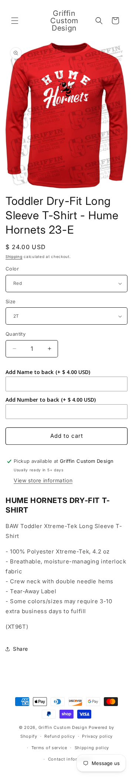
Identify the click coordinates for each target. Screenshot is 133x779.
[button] (15, 21)
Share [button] (20, 649)
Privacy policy (97, 736)
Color (12, 269)
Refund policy (59, 736)
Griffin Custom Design (63, 727)
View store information (43, 480)
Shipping (14, 256)
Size (11, 301)
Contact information (70, 759)
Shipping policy (92, 747)
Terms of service (49, 747)
